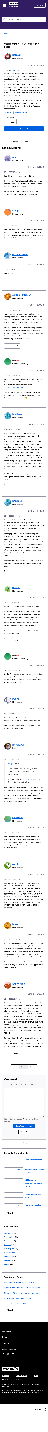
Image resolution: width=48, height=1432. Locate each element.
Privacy (4, 1395)
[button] (7, 118)
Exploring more (10, 1258)
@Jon (27, 728)
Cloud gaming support (34, 1169)
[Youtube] (13, 1370)
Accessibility (11, 114)
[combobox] (24, 19)
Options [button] (44, 33)
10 (30, 1076)
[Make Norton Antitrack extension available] (38, 138)
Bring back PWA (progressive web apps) (20, 1292)
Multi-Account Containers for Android (18, 1311)
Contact (30, 1395)
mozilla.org (6, 1392)
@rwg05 (11, 766)
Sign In (40, 5)
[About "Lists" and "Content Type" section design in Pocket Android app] (33, 138)
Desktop (8, 109)
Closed (7, 1274)
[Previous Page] (14, 1076)
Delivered (8, 1270)
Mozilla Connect (14, 5)
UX (17, 114)
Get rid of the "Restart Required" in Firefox (23, 44)
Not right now (9, 1266)
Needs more (9, 1251)
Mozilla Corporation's (13, 1400)
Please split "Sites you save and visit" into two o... (23, 1306)
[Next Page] (34, 1076)
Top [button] (3, 1426)
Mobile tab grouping (33, 1215)
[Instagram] (8, 1370)
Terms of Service (23, 1392)
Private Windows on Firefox (28, 388)
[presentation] (6, 1095)
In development (10, 1262)
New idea (16, 67)
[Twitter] (3, 1370)
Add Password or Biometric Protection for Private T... (34, 1193)
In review (7, 1254)
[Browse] (4, 5)
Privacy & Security (22, 109)
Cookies (17, 1395)
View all (10, 1223)
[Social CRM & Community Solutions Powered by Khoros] (40, 1427)
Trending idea (9, 1247)
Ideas (5, 33)
